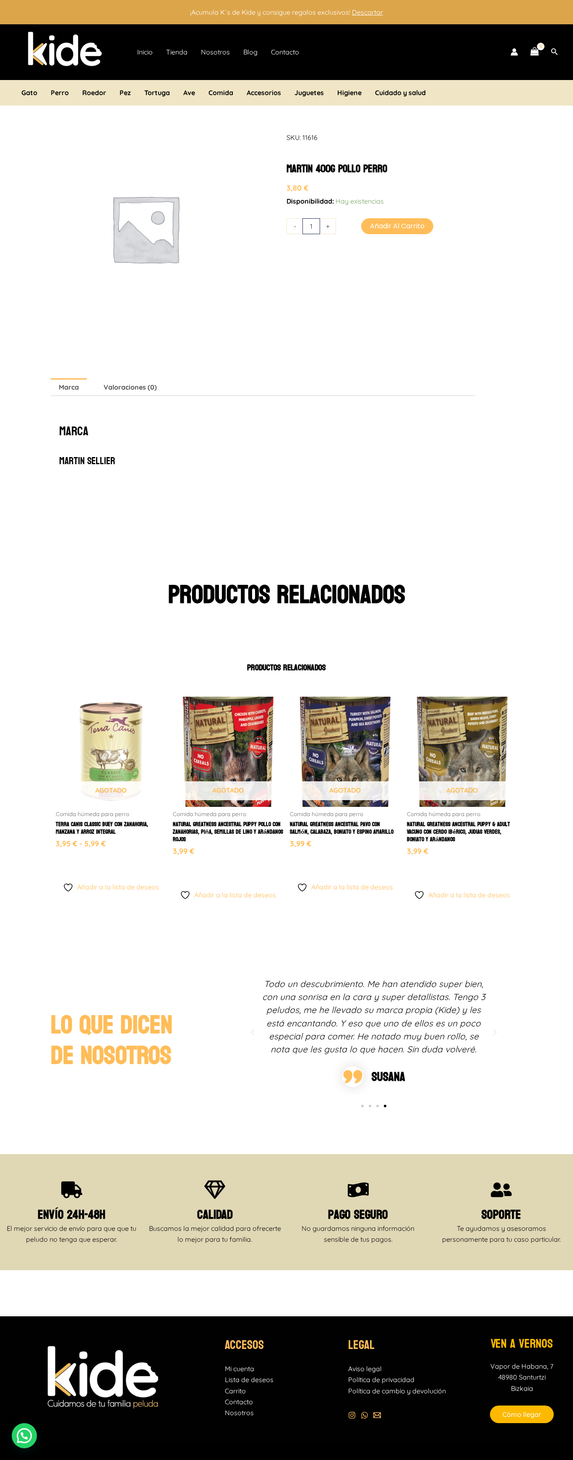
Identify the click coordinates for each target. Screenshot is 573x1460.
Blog (250, 52)
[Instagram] (352, 1415)
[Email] (377, 1415)
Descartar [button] (367, 12)
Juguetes (309, 92)
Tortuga (157, 92)
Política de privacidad (381, 1379)
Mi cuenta (239, 1368)
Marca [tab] (69, 387)
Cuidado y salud (400, 92)
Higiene (349, 92)
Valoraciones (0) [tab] (130, 387)
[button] (554, 52)
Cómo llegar (522, 1414)
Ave (189, 92)
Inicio (145, 52)
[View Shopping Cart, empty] (534, 51)
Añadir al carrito (397, 226)
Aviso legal (365, 1368)
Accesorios (264, 92)
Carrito (235, 1391)
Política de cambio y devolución (397, 1391)
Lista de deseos (249, 1379)
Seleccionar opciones (92, 858)
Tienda (177, 52)
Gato (29, 92)
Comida (220, 92)
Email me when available (111, 870)
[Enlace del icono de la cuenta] (514, 52)
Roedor (94, 92)
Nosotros (215, 52)
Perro (60, 92)
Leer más (188, 866)
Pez (125, 92)
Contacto (285, 52)
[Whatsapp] (364, 1415)
